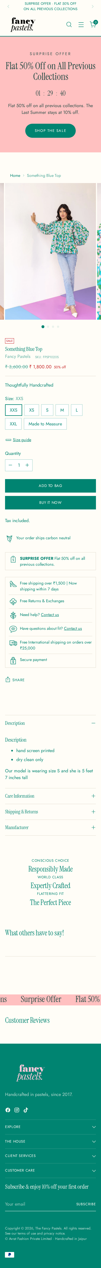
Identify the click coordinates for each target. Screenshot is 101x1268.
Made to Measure (45, 424)
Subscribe (86, 1204)
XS (31, 410)
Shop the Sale (50, 130)
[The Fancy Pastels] (23, 24)
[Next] (92, 6)
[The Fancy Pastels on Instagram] (17, 1111)
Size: (14, 398)
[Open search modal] (69, 24)
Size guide (22, 440)
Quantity (13, 453)
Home (15, 175)
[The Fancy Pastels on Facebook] (8, 1111)
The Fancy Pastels (48, 1228)
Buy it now (50, 502)
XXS (13, 410)
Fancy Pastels (18, 356)
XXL (13, 424)
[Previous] (8, 6)
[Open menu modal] (81, 24)
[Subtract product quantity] (10, 465)
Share (18, 680)
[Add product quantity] (27, 465)
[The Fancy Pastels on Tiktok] (26, 1111)
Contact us (50, 614)
